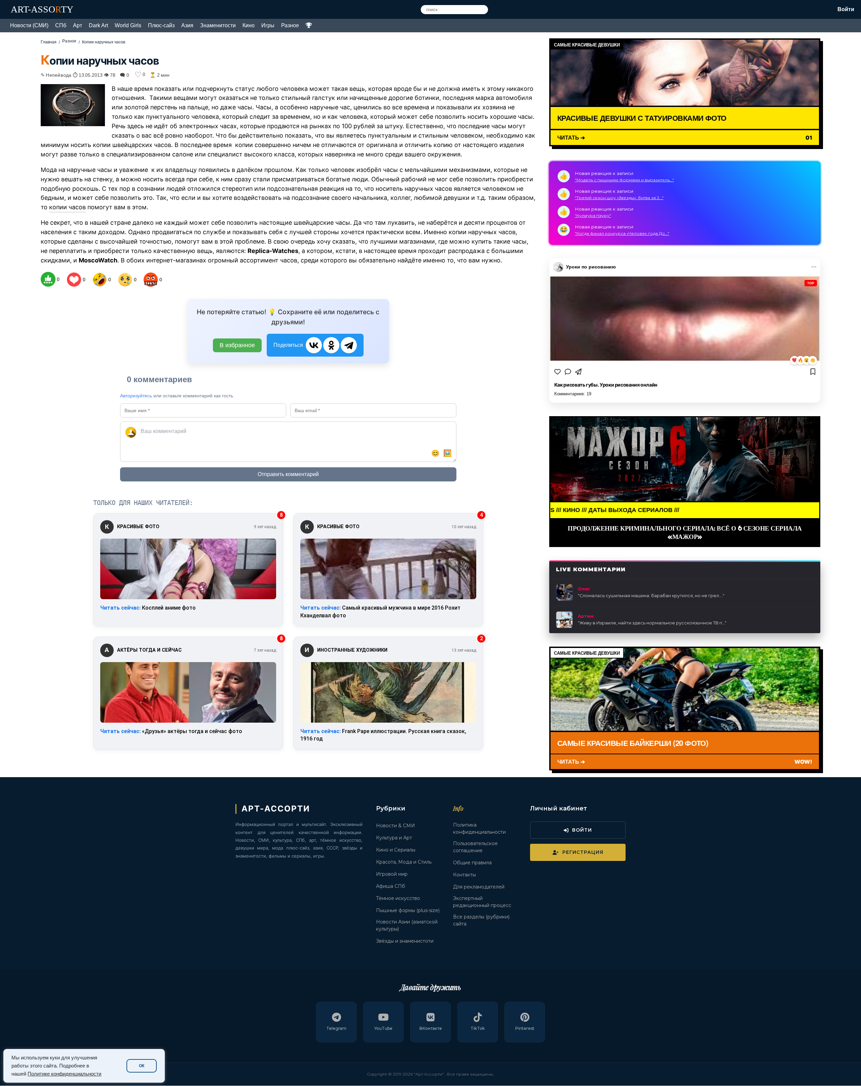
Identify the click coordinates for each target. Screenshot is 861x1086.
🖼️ (447, 453)
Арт (77, 25)
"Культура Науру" (593, 215)
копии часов (67, 207)
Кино (248, 25)
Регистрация (582, 852)
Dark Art (98, 25)
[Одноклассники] (331, 345)
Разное (290, 25)
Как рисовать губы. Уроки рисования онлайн (606, 385)
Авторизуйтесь (136, 395)
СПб (60, 25)
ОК (141, 1065)
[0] (48, 279)
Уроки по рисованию (591, 266)
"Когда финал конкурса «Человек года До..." (622, 233)
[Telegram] (349, 345)
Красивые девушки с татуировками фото (641, 117)
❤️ (794, 360)
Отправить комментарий (288, 474)
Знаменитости (218, 25)
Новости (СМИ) (29, 25)
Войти (845, 9)
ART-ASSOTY (42, 9)
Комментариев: (572, 393)
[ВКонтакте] (314, 345)
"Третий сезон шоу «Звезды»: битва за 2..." (619, 197)
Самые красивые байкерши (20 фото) (632, 742)
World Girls (128, 25)
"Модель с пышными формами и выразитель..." (624, 179)
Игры (267, 25)
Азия (187, 25)
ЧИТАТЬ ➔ (571, 137)
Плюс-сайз (161, 25)
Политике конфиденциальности (64, 1074)
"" (651, 595)
